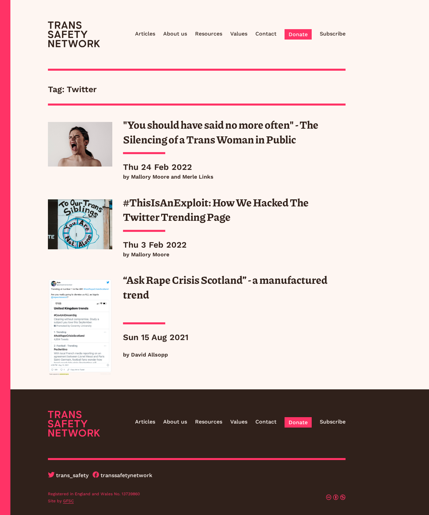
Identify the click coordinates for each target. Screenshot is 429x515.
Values (238, 33)
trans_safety (72, 475)
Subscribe (333, 33)
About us (175, 33)
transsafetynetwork (126, 475)
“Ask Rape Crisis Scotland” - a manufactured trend (225, 287)
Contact (266, 33)
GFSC (68, 501)
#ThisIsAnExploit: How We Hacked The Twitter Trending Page (216, 209)
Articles (145, 33)
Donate (298, 34)
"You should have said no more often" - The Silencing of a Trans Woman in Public (220, 132)
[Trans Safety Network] (74, 34)
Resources (208, 33)
